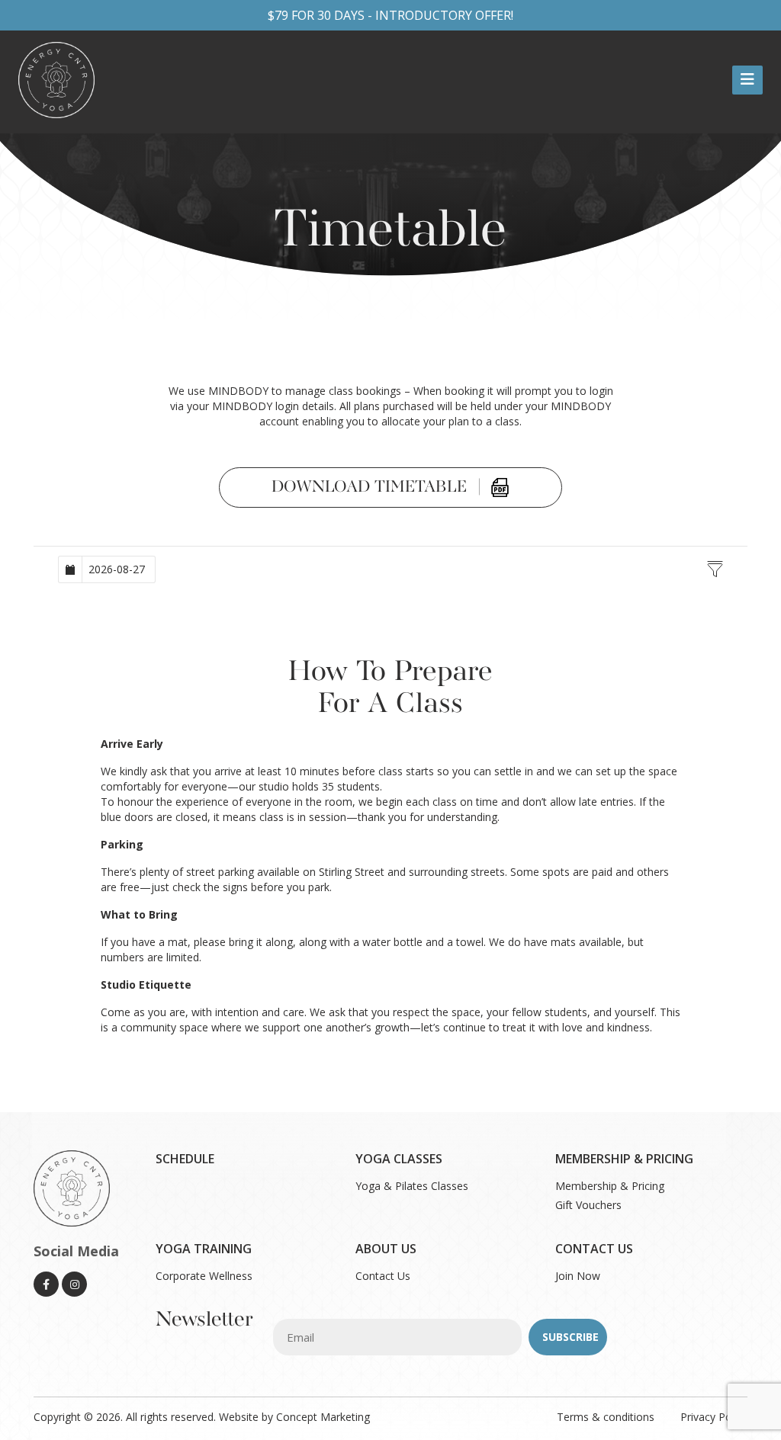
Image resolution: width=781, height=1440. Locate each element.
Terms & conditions (607, 1417)
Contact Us (382, 1275)
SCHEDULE (185, 1158)
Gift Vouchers (588, 1205)
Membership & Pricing (609, 1186)
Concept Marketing (323, 1417)
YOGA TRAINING (204, 1248)
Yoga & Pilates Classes (411, 1186)
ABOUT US (385, 1248)
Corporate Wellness (204, 1275)
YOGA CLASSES (398, 1158)
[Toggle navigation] (747, 80)
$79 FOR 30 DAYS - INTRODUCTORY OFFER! (390, 15)
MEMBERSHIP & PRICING (624, 1158)
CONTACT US (594, 1248)
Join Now (577, 1275)
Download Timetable (376, 487)
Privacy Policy (713, 1417)
